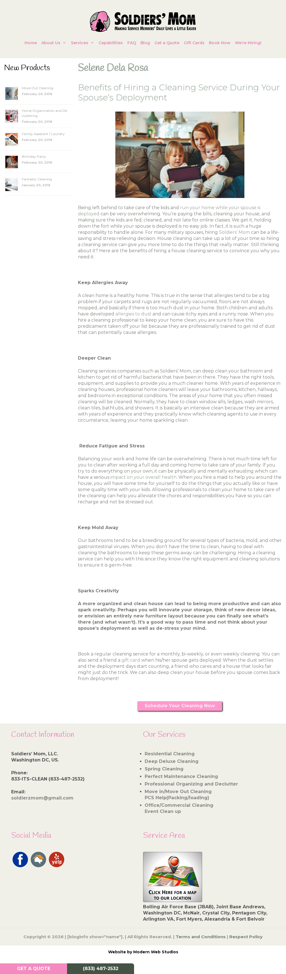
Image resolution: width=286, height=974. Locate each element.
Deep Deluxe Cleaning (172, 761)
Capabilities (111, 42)
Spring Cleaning (164, 769)
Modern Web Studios (155, 951)
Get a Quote (166, 42)
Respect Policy (246, 936)
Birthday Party (34, 156)
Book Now (219, 42)
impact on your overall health (143, 477)
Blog (145, 42)
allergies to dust (132, 314)
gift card (130, 660)
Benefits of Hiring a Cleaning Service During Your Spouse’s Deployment (179, 92)
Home (31, 42)
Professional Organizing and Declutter (191, 784)
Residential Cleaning (170, 753)
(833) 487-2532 (100, 968)
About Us (50, 42)
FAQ (131, 42)
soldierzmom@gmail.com (42, 798)
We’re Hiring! (248, 42)
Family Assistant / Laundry (43, 134)
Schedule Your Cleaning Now (180, 705)
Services (79, 42)
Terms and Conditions (201, 936)
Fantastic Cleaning (37, 179)
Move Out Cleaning (37, 88)
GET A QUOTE (33, 968)
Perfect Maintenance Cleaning (181, 776)
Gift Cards (194, 42)
